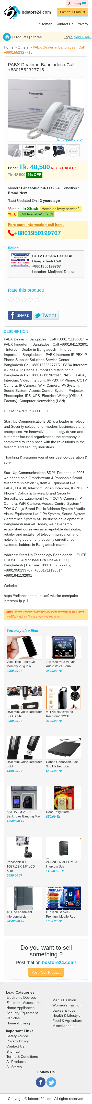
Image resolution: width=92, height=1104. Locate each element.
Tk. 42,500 (16, 175)
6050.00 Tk (14, 875)
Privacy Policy (17, 1041)
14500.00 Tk (55, 871)
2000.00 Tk (14, 671)
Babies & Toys (63, 1010)
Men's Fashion (64, 1000)
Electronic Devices (21, 997)
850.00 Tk (53, 817)
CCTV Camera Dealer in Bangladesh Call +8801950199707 (52, 261)
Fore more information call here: (36, 225)
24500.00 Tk (15, 921)
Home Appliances (20, 1008)
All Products (16, 1062)
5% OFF (34, 175)
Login (68, 37)
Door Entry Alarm (58, 812)
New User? (82, 37)
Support (75, 4)
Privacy (82, 24)
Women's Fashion (67, 1005)
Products (21, 37)
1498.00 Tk (14, 771)
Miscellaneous (63, 1026)
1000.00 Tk (54, 921)
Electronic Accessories (24, 1003)
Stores (36, 37)
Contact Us (64, 24)
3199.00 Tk (54, 721)
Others (23, 47)
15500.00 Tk (15, 821)
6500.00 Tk (54, 771)
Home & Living (18, 1023)
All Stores (14, 1067)
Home (9, 47)
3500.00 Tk (54, 671)
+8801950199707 (37, 233)
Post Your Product (72, 12)
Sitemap (45, 24)
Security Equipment (22, 1013)
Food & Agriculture (67, 1021)
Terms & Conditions (22, 1056)
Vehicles (13, 1018)
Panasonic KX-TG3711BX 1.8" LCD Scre (21, 866)
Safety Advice (17, 1036)
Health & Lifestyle (66, 1015)
